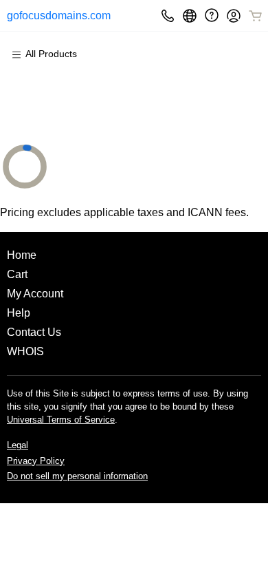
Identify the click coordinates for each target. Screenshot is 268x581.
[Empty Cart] (256, 16)
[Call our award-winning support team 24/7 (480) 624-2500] (212, 15)
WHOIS (25, 351)
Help (18, 313)
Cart (17, 274)
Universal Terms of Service (61, 419)
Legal (17, 445)
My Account (35, 293)
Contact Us (34, 332)
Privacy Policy (36, 461)
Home (21, 255)
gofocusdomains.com (51, 15)
